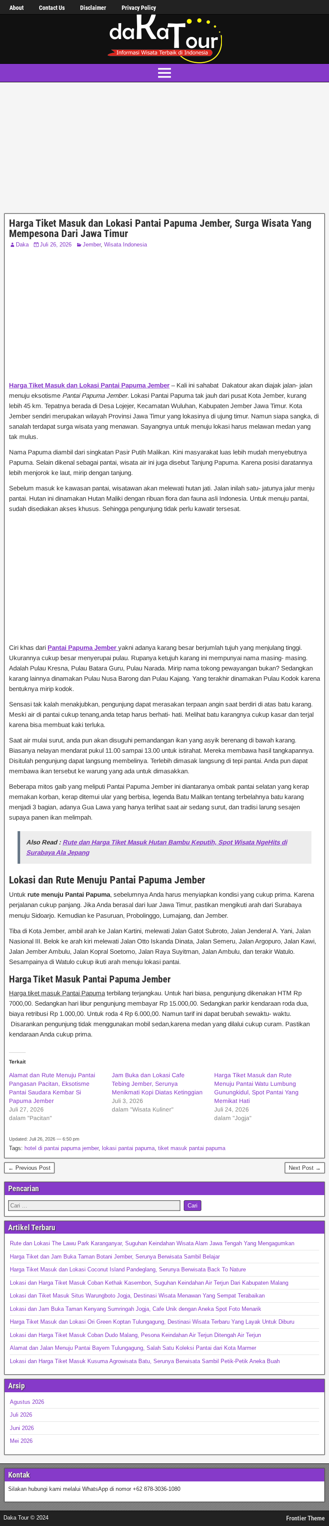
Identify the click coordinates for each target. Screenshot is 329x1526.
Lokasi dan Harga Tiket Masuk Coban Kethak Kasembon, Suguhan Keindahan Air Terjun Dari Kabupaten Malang (149, 1283)
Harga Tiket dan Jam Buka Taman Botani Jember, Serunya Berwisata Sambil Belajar (115, 1256)
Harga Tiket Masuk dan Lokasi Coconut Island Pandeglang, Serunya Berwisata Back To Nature (128, 1269)
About (16, 7)
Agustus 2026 (27, 1402)
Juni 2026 (22, 1428)
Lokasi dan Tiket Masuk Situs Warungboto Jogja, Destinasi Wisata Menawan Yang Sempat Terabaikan (137, 1295)
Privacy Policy (139, 7)
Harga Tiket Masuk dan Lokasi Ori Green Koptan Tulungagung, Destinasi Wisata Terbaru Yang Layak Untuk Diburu (152, 1322)
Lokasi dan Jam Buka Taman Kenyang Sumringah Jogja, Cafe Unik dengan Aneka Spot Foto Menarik (135, 1309)
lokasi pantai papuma (128, 1148)
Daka (22, 244)
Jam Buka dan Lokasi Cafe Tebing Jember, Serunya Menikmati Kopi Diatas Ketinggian (157, 1084)
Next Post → (305, 1168)
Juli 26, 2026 (56, 244)
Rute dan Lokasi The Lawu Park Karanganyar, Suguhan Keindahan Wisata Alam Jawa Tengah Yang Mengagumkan (152, 1243)
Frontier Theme (305, 1518)
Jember (92, 244)
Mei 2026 (21, 1441)
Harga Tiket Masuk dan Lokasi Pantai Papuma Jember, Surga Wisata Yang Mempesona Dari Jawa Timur (160, 228)
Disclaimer (93, 7)
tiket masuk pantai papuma (191, 1148)
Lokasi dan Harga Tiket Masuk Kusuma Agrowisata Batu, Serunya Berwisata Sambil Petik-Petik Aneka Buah (145, 1361)
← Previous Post (29, 1168)
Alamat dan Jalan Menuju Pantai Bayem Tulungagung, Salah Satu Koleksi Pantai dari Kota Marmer (133, 1348)
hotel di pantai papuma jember (61, 1148)
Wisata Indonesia (125, 244)
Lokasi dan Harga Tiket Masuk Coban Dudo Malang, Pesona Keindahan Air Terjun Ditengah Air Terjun (135, 1335)
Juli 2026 (21, 1415)
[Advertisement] (164, 150)
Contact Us (52, 7)
